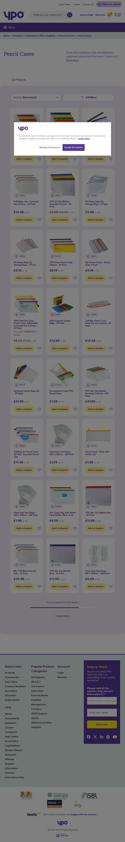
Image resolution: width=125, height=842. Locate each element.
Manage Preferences (49, 147)
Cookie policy (84, 138)
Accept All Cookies (73, 147)
